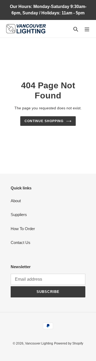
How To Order (23, 228)
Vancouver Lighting (39, 343)
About (16, 200)
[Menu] (87, 29)
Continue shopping (44, 121)
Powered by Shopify (68, 343)
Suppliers (19, 214)
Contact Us (20, 242)
